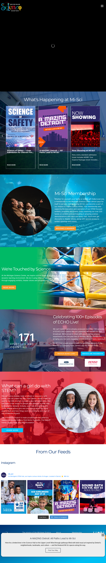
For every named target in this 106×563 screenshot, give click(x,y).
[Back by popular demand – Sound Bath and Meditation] (92, 497)
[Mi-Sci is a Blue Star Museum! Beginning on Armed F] (13, 497)
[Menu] (102, 6)
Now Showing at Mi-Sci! (50, 150)
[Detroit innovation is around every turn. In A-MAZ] (66, 497)
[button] (2, 135)
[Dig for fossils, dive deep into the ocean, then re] (40, 497)
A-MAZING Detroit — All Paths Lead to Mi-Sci (18, 151)
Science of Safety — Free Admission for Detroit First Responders (85, 152)
